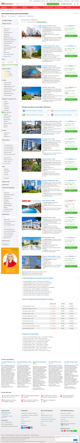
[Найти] (45, 4)
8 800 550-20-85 (10, 269)
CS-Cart (20, 435)
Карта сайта (63, 419)
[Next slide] (40, 32)
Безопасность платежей (66, 413)
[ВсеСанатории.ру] (7, 4)
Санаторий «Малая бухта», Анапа (50, 46)
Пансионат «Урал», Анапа (48, 87)
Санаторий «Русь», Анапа (48, 139)
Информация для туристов (39, 1)
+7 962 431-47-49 (10, 272)
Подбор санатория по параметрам (48, 419)
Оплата (30, 1)
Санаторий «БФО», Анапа (48, 237)
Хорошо (75, 440)
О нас (72, 1)
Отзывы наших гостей (25, 421)
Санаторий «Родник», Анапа (49, 65)
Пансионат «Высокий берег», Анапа (51, 256)
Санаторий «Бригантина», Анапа (24, 361)
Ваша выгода (60, 1)
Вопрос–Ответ (53, 1)
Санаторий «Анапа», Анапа (49, 217)
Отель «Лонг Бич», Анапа (48, 200)
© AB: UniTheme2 (35, 435)
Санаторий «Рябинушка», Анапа (50, 180)
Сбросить (34, 19)
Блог (47, 1)
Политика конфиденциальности (67, 415)
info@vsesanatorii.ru (25, 417)
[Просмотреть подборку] (77, 4)
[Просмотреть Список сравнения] (75, 4)
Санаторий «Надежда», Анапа (71, 361)
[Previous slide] (23, 32)
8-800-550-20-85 (11, 397)
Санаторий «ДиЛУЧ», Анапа (49, 25)
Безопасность (67, 1)
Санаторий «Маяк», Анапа (48, 159)
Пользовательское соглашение (67, 417)
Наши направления (65, 421)
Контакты (77, 1)
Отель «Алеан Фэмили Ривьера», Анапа (52, 121)
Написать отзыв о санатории (47, 421)
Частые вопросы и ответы (46, 417)
